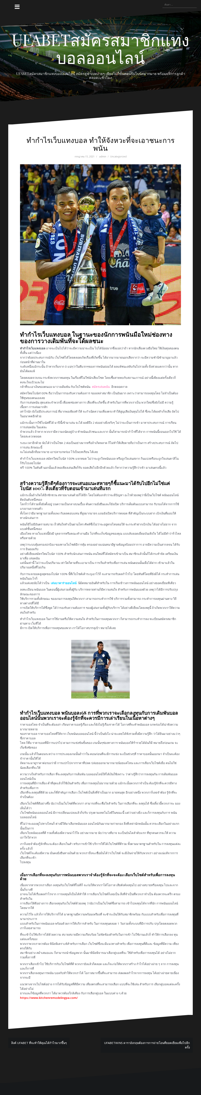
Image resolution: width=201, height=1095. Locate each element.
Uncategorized (118, 156)
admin (102, 156)
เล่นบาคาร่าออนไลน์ (64, 583)
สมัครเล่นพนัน (101, 387)
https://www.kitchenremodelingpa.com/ (49, 998)
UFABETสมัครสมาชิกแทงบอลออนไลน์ (100, 48)
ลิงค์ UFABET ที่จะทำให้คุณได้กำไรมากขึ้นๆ (39, 1043)
